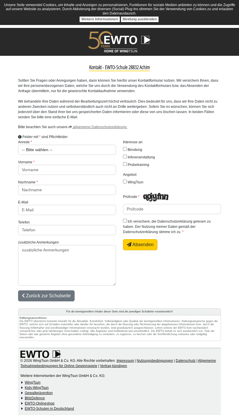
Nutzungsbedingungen (155, 361)
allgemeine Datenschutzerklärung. (99, 127)
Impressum (125, 361)
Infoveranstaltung (141, 157)
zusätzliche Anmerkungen (38, 242)
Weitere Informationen (99, 19)
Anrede (24, 142)
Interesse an (133, 142)
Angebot (129, 175)
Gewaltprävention (39, 393)
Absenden (142, 244)
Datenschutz (186, 361)
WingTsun (135, 182)
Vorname (25, 162)
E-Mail (23, 202)
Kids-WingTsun (37, 388)
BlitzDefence (35, 398)
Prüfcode (130, 197)
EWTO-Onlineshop (40, 403)
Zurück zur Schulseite (48, 295)
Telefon (24, 222)
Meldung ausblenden (140, 19)
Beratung (134, 150)
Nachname (27, 182)
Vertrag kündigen (113, 366)
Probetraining (138, 165)
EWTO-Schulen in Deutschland (49, 409)
